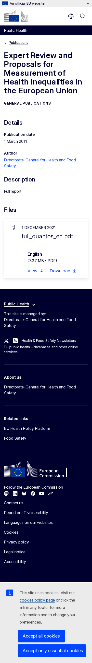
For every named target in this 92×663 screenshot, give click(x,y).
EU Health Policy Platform (27, 428)
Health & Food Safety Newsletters (49, 340)
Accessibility (15, 561)
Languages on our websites (28, 522)
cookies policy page (37, 600)
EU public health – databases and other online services (41, 349)
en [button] (71, 16)
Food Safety (15, 438)
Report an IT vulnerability (26, 512)
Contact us (13, 502)
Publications (18, 42)
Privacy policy (16, 542)
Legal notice (15, 551)
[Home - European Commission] (16, 16)
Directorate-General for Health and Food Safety (40, 390)
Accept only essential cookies (53, 650)
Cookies (11, 532)
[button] (35, 270)
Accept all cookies (41, 636)
